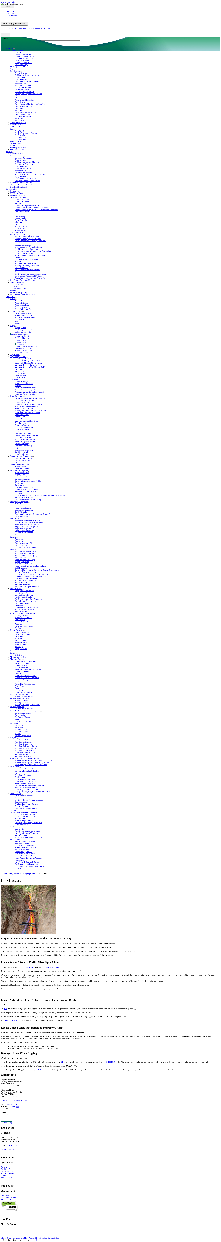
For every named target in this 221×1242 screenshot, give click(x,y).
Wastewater (19, 119)
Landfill (17, 96)
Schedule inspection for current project (15, 1100)
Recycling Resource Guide (24, 744)
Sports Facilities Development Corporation (30, 274)
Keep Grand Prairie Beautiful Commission (30, 255)
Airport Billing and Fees (23, 309)
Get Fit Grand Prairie (22, 717)
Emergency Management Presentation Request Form (34, 514)
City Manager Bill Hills (23, 359)
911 (62, 1062)
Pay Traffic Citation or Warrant (26, 133)
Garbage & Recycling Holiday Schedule (29, 785)
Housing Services (21, 616)
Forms (17, 688)
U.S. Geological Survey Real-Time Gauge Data (32, 574)
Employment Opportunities (24, 591)
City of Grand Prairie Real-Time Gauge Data (31, 576)
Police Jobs (19, 636)
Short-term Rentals (21, 452)
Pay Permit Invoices (22, 135)
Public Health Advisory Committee (27, 270)
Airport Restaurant (21, 303)
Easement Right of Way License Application (31, 765)
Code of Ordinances (17, 282)
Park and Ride (20, 819)
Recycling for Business (23, 742)
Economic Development (23, 158)
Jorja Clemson (20, 216)
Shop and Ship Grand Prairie (25, 491)
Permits (3, 1175)
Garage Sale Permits (22, 402)
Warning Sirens (20, 506)
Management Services (18, 657)
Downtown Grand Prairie (24, 58)
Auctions (18, 734)
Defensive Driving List (23, 680)
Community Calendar (18, 123)
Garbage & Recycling (23, 87)
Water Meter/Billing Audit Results (27, 862)
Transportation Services (23, 116)
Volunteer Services (17, 150)
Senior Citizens (15, 143)
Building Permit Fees (22, 340)
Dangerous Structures (22, 425)
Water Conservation (22, 850)
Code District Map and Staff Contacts (28, 404)
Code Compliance (21, 79)
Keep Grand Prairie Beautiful (25, 783)
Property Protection (22, 562)
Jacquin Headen (20, 218)
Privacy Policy (53, 1238)
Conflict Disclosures (22, 212)
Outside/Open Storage (23, 429)
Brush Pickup (20, 77)
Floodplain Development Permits (27, 587)
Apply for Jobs (6, 1177)
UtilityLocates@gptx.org (51, 967)
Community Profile (22, 477)
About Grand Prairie (17, 50)
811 (5, 1009)
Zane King (19, 369)
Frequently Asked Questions (25, 622)
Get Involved (15, 127)
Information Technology (19, 651)
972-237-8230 (12, 1104)
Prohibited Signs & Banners (25, 442)
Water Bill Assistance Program (26, 856)
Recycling (13, 738)
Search (3, 42)
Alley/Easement (20, 423)
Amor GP (18, 52)
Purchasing (19, 541)
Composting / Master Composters (27, 781)
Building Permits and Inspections (27, 75)
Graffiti (17, 431)
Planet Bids (19, 727)
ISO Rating (19, 605)
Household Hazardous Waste (25, 779)
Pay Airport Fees (21, 137)
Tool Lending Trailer (22, 114)
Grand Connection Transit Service (27, 816)
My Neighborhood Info (18, 67)
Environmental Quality (23, 713)
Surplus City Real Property (24, 531)
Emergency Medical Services (25, 593)
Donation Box (20, 417)
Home (6, 874)
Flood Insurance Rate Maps (25, 560)
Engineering (14, 518)
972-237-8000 (11, 1145)
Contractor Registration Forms (26, 346)
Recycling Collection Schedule (26, 746)
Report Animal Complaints (24, 315)
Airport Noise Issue (22, 305)
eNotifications (6, 1199)
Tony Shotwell (20, 224)
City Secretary (15, 286)
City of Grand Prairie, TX (10, 1238)
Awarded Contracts (22, 729)
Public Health (20, 715)
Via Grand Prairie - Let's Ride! (26, 814)
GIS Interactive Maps (22, 90)
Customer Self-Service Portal (25, 179)
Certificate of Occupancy (24, 348)
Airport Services (21, 307)
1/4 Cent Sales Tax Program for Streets (29, 800)
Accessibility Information (38, 1238)
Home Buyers (20, 620)
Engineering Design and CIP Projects (28, 524)
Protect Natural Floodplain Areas (27, 564)
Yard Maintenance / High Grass (26, 421)
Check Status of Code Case (25, 400)
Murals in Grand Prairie (23, 469)
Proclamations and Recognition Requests (29, 392)
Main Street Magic (21, 65)
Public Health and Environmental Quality (30, 104)
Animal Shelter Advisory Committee (28, 237)
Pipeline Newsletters (22, 460)
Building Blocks (21, 466)
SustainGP (18, 719)
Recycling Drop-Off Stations (25, 748)
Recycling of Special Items (24, 750)
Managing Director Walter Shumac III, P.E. (30, 367)
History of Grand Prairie (23, 63)
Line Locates (20, 344)
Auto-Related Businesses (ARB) (26, 406)
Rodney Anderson (21, 230)
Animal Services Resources (25, 317)
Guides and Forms (21, 353)
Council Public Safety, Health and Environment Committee (36, 210)
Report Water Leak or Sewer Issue (27, 831)
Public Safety (19, 108)
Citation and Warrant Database (26, 661)
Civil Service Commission (24, 243)
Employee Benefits (22, 642)
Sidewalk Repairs (21, 802)
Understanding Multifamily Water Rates (29, 866)
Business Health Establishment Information (30, 174)
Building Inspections (18, 334)
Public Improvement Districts (25, 106)
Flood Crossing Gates (23, 582)
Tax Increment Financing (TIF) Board (28, 276)
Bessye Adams (20, 228)
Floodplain (14, 549)
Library (17, 98)
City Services (15, 71)
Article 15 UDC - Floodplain (25, 580)
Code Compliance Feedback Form (27, 413)
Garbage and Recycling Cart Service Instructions (32, 792)
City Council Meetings (23, 201)
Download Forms (21, 732)
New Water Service (22, 843)
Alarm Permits (20, 686)
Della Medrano (20, 375)
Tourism (13, 810)
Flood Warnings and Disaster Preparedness (30, 566)
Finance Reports (21, 545)
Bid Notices (19, 725)
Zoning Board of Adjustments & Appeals (30, 278)
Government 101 (16, 191)
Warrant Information (22, 663)
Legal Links (19, 690)
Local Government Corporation (26, 259)
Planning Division (21, 703)
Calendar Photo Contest (23, 458)
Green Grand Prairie (22, 61)
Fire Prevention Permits (23, 597)
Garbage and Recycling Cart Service (28, 769)
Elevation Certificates (22, 585)
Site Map (24, 1238)
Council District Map (22, 199)
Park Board (19, 261)
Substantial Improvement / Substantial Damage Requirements (37, 570)
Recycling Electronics (23, 756)
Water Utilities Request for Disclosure (28, 858)
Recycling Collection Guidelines (26, 740)
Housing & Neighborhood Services (23, 613)
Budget (12, 326)
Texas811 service (10, 1020)
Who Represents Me (17, 195)
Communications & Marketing (21, 456)
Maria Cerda (19, 371)
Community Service (22, 671)
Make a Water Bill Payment (25, 841)
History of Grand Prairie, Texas (26, 489)
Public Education (21, 611)
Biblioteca (18, 655)
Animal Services (21, 73)
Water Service (20, 121)
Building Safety (20, 342)
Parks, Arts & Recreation (19, 694)
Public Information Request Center (22, 295)
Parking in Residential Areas (25, 440)
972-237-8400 (30, 967)
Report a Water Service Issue (25, 848)
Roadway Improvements (24, 821)
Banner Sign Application (24, 408)
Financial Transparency (18, 293)
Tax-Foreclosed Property (24, 533)
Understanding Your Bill (23, 852)
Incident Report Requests (24, 595)
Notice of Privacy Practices (24, 609)
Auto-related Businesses (23, 168)
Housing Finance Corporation (25, 253)
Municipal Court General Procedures (28, 669)
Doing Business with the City (21, 183)
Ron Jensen (19, 214)
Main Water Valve (21, 835)
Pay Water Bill (20, 131)
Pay (11, 129)
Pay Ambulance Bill (22, 139)
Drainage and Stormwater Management (29, 522)
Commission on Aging (23, 245)
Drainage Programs (22, 806)
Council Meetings (21, 382)
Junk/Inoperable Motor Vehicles (26, 435)
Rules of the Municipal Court (25, 684)
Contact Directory (7, 1149)
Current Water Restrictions (24, 845)
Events (17, 321)
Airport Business (21, 301)
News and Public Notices (24, 626)
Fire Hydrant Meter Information (26, 864)
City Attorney (15, 355)
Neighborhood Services (23, 618)
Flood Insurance (20, 558)
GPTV (17, 462)
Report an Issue (15, 69)
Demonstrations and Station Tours (27, 607)
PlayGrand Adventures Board (25, 264)
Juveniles (18, 674)
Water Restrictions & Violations (26, 833)
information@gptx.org (15, 1107)
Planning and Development (25, 164)
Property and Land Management (26, 527)
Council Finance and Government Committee (31, 208)
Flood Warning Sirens (23, 508)
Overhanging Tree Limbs (24, 450)
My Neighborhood (8, 1173)
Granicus (36, 1240)
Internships (19, 647)
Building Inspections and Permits (27, 162)
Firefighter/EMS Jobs (22, 634)
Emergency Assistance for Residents (28, 81)
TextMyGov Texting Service (25, 112)
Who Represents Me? (18, 148)
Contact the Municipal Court (25, 692)
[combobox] (14, 24)
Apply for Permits (16, 125)
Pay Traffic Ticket (7, 1171)
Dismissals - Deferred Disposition (27, 678)
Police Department (17, 707)
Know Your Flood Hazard (24, 553)
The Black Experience (23, 54)
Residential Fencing (22, 444)
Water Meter (19, 860)
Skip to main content (8, 2)
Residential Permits (22, 338)
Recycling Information (23, 775)
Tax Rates (18, 493)
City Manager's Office (18, 288)
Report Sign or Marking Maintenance (28, 823)
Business (9, 152)
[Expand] (14, 48)
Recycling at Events (22, 754)
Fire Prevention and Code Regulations (28, 599)
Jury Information (21, 682)
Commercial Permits (22, 336)
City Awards (19, 483)
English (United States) (28, 19)
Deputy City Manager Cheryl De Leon (29, 361)
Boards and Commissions (19, 235)
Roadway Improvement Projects (26, 804)
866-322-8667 (110, 1062)
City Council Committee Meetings (22, 280)
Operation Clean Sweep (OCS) (26, 446)
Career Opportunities (22, 632)
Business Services (16, 156)
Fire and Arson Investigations (25, 601)
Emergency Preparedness (24, 510)
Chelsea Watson (20, 373)
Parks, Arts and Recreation (24, 100)
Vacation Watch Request (23, 709)
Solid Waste (14, 767)
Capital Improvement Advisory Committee (30, 241)
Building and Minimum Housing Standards (30, 411)
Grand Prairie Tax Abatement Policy (28, 500)
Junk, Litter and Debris (23, 433)
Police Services (20, 102)
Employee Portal (21, 649)
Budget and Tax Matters (23, 332)
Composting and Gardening (25, 752)
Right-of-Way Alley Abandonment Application (32, 763)
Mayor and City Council (19, 197)
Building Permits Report (23, 350)
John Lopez (19, 222)
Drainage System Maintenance (26, 572)
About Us (18, 624)
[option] (113, 19)
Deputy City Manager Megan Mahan (28, 363)
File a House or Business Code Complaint (30, 398)
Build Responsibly (21, 568)
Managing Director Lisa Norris (26, 365)
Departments (10, 297)
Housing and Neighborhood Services (28, 94)
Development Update (22, 479)
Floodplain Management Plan (25, 551)
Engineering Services (22, 170)
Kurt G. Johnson (21, 226)
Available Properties (22, 473)
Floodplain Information (23, 85)
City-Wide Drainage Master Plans (27, 578)
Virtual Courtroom (21, 667)
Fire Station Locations (23, 603)
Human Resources (16, 630)
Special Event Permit (22, 512)
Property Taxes (15, 141)
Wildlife (17, 324)
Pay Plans (18, 638)
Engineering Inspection (23, 529)
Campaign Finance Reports (25, 394)
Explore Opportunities (23, 736)
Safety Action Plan (21, 825)
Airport (12, 299)
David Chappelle (21, 220)
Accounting (19, 539)
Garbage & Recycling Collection (27, 771)
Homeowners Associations (24, 92)
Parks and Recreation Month (25, 696)
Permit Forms (20, 535)
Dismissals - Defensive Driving (26, 676)
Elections (18, 203)
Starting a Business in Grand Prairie (23, 185)
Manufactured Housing (23, 437)
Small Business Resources (24, 498)
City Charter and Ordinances (25, 388)
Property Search (20, 160)
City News (5, 1195)
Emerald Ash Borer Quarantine (26, 787)
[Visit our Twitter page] (6, 1229)
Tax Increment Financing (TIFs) (26, 547)
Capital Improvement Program (26, 330)
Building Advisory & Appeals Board (28, 239)
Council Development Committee (27, 206)
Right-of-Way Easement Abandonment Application (33, 761)
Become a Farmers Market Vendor (27, 181)
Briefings (18, 628)
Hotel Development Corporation (26, 249)
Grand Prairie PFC (21, 268)
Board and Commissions (24, 384)
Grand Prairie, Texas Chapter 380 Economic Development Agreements (40, 495)
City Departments (16, 284)
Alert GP (18, 504)
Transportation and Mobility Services (23, 812)
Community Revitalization (24, 56)
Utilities (13, 145)
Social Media (19, 485)
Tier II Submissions (22, 516)
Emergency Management (19, 502)
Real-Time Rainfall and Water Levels (28, 837)
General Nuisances (21, 419)
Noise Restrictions (21, 454)
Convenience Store (22, 415)
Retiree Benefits (20, 645)
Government (10, 189)
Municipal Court (16, 659)
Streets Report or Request (24, 798)
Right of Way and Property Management (25, 758)
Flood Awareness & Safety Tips (26, 556)
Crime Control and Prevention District (28, 247)
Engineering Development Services (27, 520)
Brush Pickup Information (24, 796)
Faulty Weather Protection (24, 427)
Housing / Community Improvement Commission (33, 251)
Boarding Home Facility (19, 187)
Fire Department (21, 83)
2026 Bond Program (17, 193)
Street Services (20, 110)
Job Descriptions (21, 640)
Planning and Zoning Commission (27, 266)
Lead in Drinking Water (23, 721)
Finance (13, 537)
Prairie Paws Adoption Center (25, 313)
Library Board (20, 257)
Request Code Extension (24, 448)
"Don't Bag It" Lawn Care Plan (26, 790)
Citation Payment (21, 665)
